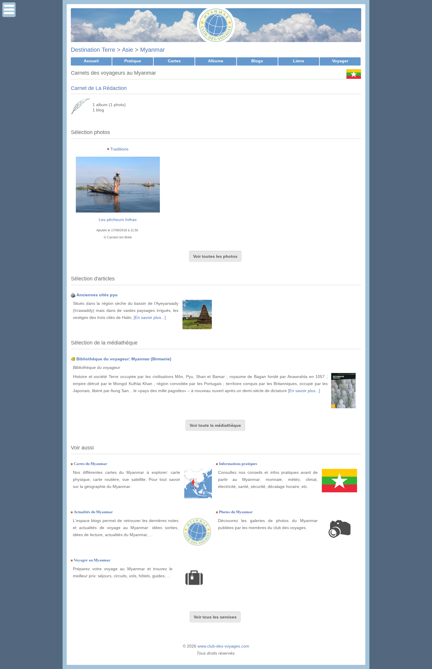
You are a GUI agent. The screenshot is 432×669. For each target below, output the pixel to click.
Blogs (257, 60)
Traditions (119, 149)
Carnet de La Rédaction (99, 88)
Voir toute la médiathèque (215, 425)
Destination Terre (93, 49)
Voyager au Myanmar (92, 560)
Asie (127, 49)
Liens (298, 60)
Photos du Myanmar (236, 512)
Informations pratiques (238, 463)
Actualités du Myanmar (93, 512)
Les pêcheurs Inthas (118, 219)
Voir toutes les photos (215, 256)
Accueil (91, 60)
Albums (215, 60)
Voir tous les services (215, 617)
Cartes (174, 60)
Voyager (340, 60)
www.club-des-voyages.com (223, 646)
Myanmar (152, 49)
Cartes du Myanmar (90, 463)
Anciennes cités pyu (97, 294)
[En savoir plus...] (150, 317)
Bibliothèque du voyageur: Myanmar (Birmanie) (123, 359)
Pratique (132, 60)
